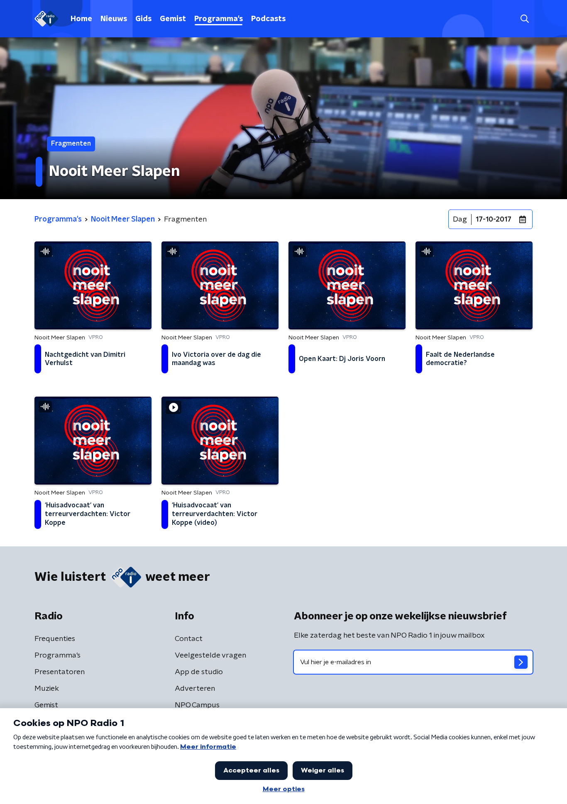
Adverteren (195, 688)
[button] (524, 19)
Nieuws (113, 19)
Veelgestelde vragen (210, 655)
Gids (143, 19)
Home (81, 19)
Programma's (218, 19)
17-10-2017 (493, 219)
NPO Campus (197, 705)
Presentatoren (59, 672)
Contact (189, 639)
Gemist (173, 19)
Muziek (46, 688)
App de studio (199, 672)
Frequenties (54, 639)
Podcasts (268, 19)
